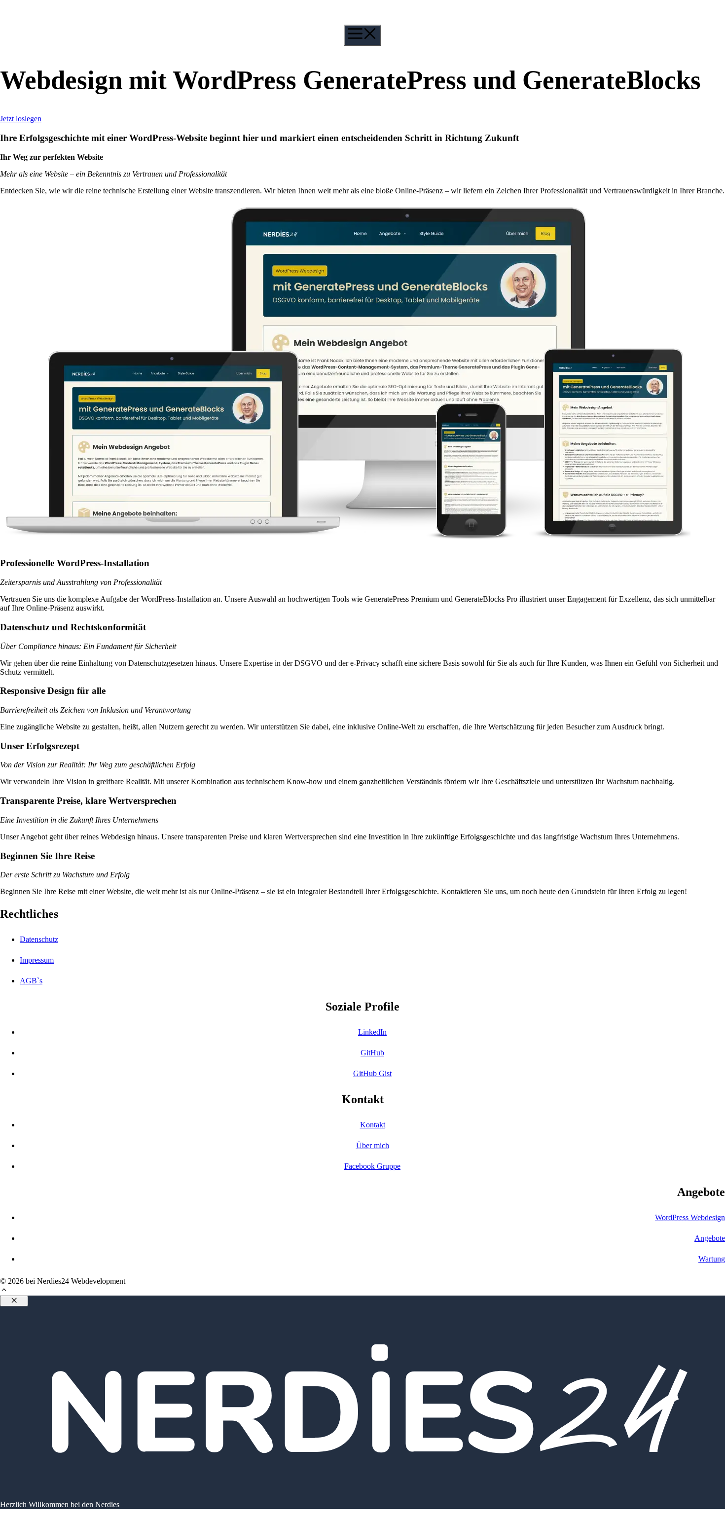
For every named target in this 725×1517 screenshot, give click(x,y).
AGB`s (31, 980)
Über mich (372, 1145)
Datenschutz (39, 939)
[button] (4, 1291)
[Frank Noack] (59, 20)
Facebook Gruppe (372, 1166)
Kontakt (372, 1124)
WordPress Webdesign (690, 1217)
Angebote (709, 1238)
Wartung (711, 1259)
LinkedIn (372, 1032)
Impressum (37, 960)
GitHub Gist (372, 1073)
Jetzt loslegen (20, 118)
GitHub (372, 1052)
